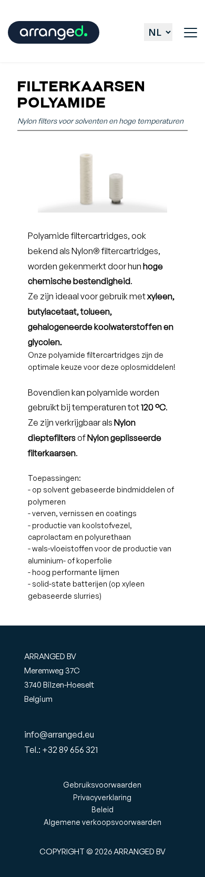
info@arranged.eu (59, 734)
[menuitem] (103, 785)
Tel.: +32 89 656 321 (61, 749)
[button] (190, 32)
